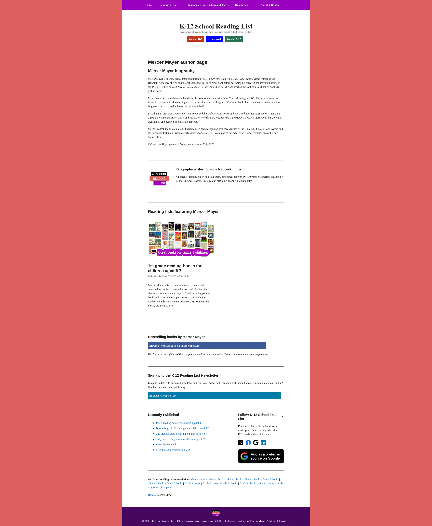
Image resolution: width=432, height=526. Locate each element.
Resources (241, 5)
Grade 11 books (248, 483)
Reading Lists (167, 5)
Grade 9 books (210, 483)
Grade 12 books (267, 483)
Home (149, 5)
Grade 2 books (217, 479)
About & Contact (270, 5)
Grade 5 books (270, 479)
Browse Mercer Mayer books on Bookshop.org (174, 345)
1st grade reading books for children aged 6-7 (174, 268)
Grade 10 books (228, 483)
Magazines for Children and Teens (208, 5)
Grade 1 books (199, 479)
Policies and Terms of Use (278, 520)
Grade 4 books (253, 479)
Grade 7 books (174, 483)
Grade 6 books (157, 483)
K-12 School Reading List (216, 26)
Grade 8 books (192, 483)
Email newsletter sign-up (162, 395)
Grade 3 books (235, 479)
